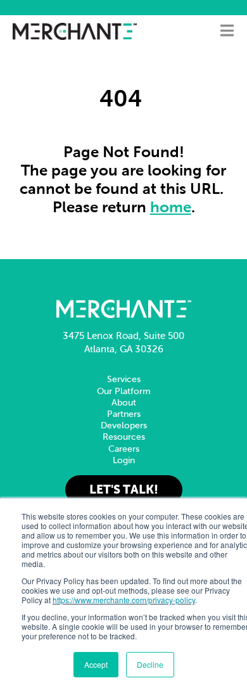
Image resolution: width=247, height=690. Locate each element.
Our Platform (124, 391)
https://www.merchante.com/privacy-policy (124, 599)
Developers (124, 425)
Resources (124, 437)
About (123, 402)
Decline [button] (150, 664)
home (170, 206)
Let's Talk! (123, 489)
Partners (124, 414)
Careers (123, 449)
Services (124, 379)
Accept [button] (96, 664)
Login (124, 460)
